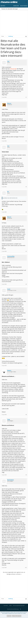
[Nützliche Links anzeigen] (26, 36)
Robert (9, 370)
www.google (13, 69)
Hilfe (10, 605)
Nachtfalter (10, 480)
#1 (26, 97)
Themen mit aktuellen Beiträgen (9, 9)
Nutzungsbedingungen (19, 605)
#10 (26, 567)
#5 (26, 251)
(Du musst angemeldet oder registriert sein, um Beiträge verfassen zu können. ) (14, 573)
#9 (26, 474)
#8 (26, 414)
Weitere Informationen (16, 615)
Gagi (8, 419)
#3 (26, 186)
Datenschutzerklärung (13, 609)
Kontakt (6, 605)
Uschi (8, 289)
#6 (26, 284)
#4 (26, 212)
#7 (26, 365)
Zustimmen (9, 615)
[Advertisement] (14, 24)
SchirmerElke (11, 256)
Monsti (9, 103)
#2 (26, 141)
